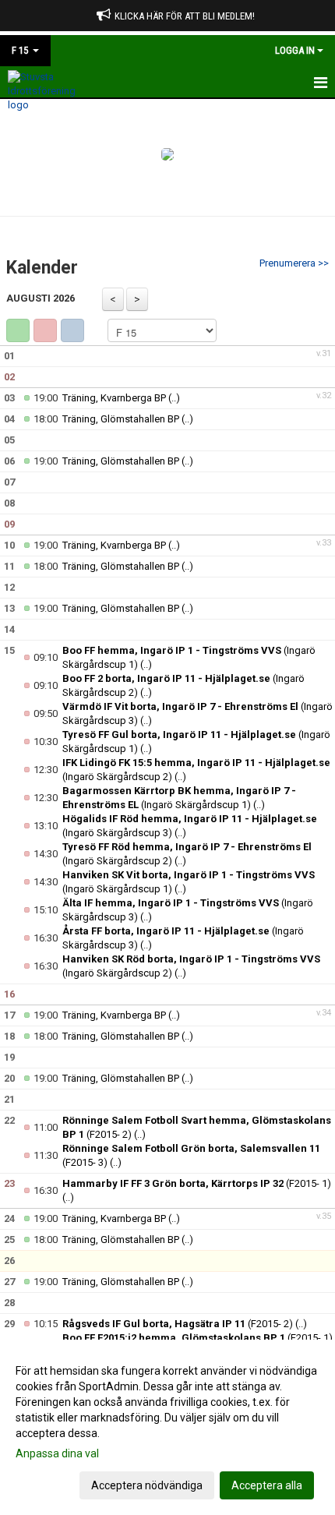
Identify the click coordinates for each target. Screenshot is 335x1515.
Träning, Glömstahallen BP (122, 419)
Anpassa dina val (57, 1453)
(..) (174, 398)
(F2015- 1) (196, 1183)
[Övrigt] (72, 330)
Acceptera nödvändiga (147, 1485)
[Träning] (18, 330)
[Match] (45, 330)
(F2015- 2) (177, 1324)
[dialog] (167, 1427)
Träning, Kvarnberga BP (114, 398)
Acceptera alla (266, 1485)
